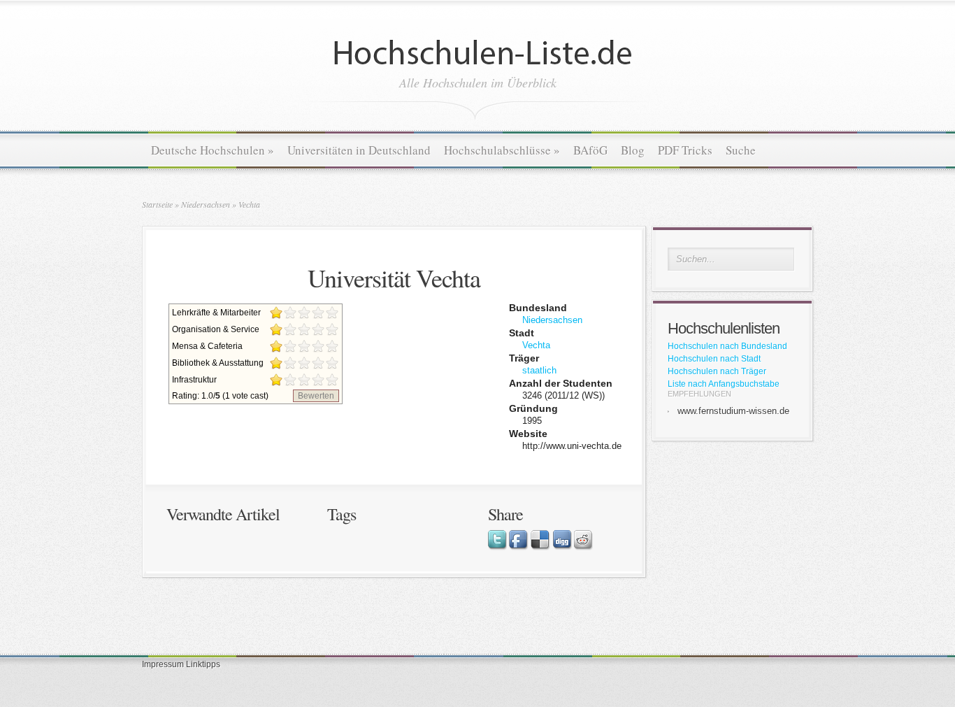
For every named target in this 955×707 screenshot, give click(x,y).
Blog (633, 150)
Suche (741, 150)
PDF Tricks (685, 150)
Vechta (249, 204)
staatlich (539, 370)
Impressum (163, 664)
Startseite (157, 204)
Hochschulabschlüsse (502, 150)
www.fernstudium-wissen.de (733, 411)
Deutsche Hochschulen (212, 150)
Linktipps (203, 664)
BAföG (590, 150)
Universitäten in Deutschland (359, 150)
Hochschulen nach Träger (717, 371)
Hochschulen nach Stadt (714, 359)
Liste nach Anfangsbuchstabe (724, 384)
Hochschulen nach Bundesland (727, 346)
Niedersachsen (205, 204)
